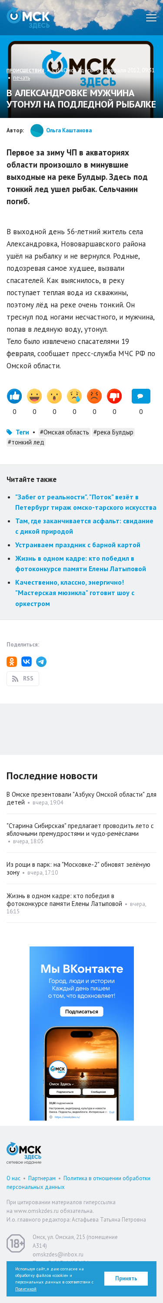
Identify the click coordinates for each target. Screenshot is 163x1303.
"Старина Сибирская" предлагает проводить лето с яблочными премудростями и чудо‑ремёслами (80, 830)
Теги (22, 432)
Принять (126, 1278)
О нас (13, 1178)
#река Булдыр (113, 432)
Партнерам (42, 1178)
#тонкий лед (26, 442)
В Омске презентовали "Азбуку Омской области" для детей (81, 798)
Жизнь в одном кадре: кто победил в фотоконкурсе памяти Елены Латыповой (64, 900)
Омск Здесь (28, 18)
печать (21, 77)
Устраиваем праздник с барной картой (77, 544)
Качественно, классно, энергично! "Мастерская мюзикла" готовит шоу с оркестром (74, 593)
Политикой (26, 1289)
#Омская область (64, 432)
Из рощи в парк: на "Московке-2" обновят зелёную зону (78, 868)
